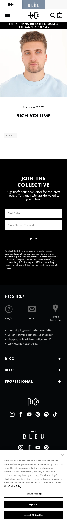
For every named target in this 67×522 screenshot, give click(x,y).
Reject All (33, 504)
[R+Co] (11, 4)
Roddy (10, 135)
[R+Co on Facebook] (20, 414)
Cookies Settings (33, 493)
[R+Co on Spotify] (46, 414)
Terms (53, 265)
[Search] (52, 15)
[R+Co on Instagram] (12, 414)
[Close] (62, 455)
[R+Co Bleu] (33, 4)
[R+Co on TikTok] (54, 414)
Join (33, 238)
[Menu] (7, 15)
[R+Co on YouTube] (29, 414)
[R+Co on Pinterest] (37, 414)
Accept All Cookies (33, 515)
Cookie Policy (15, 486)
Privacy (8, 267)
